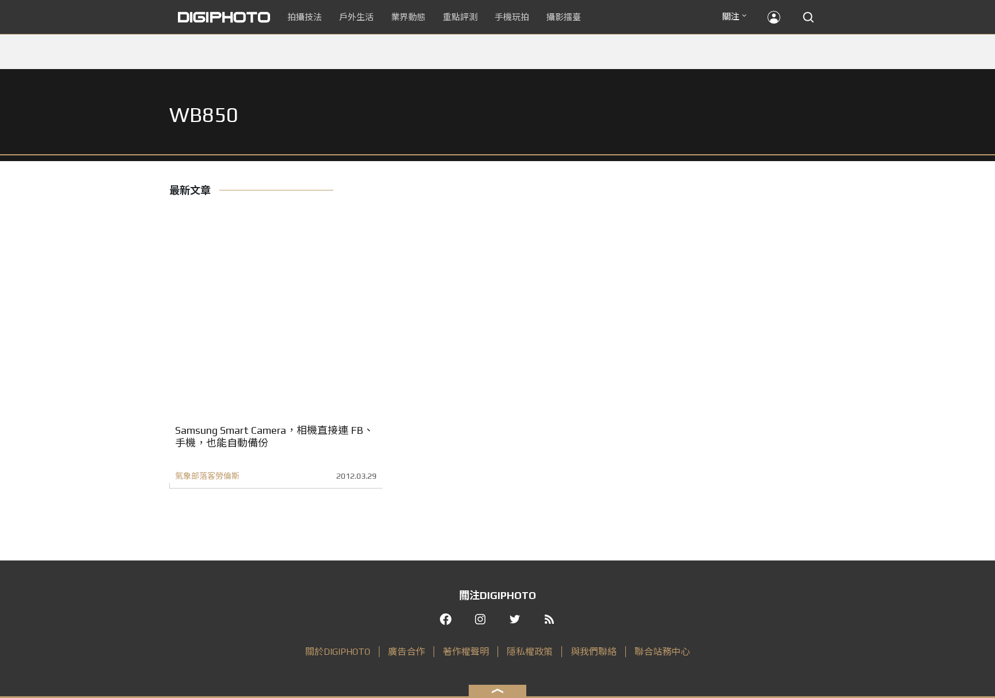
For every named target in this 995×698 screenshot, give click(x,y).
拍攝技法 (304, 17)
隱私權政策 (530, 651)
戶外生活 (356, 17)
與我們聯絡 (594, 651)
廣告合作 (406, 651)
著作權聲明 (466, 651)
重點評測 (460, 17)
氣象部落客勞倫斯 (207, 475)
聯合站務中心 (662, 651)
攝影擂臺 (563, 17)
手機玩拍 (512, 17)
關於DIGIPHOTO (337, 651)
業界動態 (408, 17)
